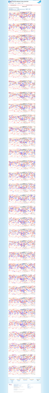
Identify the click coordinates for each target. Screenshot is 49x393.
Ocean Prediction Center (20, 1)
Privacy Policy (29, 386)
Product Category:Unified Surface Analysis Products (12, 9)
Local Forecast (34, 0)
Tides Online (12, 380)
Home (9, 0)
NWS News (32, 380)
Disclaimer (28, 384)
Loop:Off (29, 9)
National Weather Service (16, 385)
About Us (28, 387)
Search (39, 3)
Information (19, 3)
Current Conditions (12, 379)
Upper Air (12, 382)
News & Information (31, 379)
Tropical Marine (18, 380)
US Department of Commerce (16, 384)
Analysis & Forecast (11, 3)
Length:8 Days (27, 9)
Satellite (12, 381)
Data (15, 3)
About (22, 3)
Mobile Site (12, 0)
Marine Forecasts (19, 379)
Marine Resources (25, 379)
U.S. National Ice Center (25, 380)
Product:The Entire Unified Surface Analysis (21, 9)
